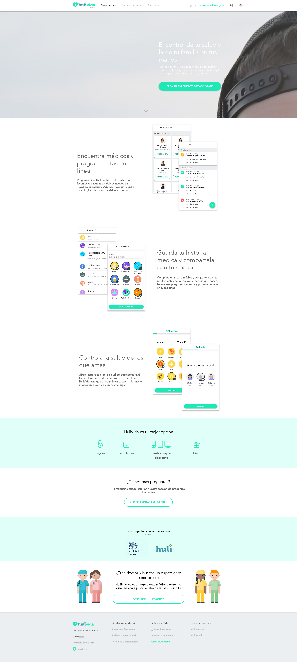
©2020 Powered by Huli (85, 630)
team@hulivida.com (83, 642)
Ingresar (192, 5)
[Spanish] (231, 5)
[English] (240, 5)
